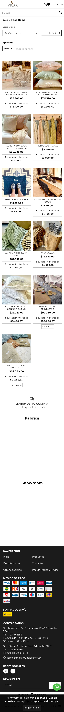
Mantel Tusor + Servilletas (47, 307)
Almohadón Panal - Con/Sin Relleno (16, 307)
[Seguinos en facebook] (13, 671)
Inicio (5, 20)
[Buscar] (60, 13)
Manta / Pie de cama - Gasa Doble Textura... (16, 93)
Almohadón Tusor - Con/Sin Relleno (47, 93)
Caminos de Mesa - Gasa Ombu (47, 200)
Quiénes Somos (12, 569)
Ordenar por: (8, 27)
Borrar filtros (24, 49)
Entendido (32, 708)
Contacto (37, 563)
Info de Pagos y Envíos (45, 569)
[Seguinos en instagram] (5, 671)
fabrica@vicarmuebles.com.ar (24, 657)
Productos (38, 556)
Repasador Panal (47, 146)
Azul (6, 48)
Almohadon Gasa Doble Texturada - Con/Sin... (16, 147)
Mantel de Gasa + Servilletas (16, 366)
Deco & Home (11, 563)
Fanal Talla (47, 253)
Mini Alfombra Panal (16, 199)
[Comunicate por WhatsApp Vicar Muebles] (57, 687)
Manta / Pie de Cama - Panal (16, 254)
